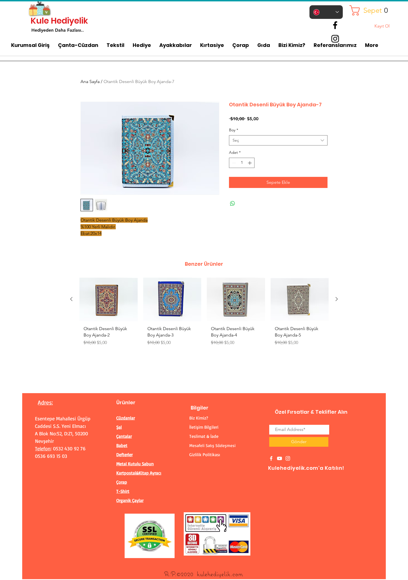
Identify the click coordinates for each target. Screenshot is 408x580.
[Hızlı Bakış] (108, 299)
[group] (204, 313)
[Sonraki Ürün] (336, 299)
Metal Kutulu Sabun (135, 463)
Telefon (43, 448)
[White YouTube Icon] (279, 458)
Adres (45, 402)
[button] (370, 10)
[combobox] (278, 140)
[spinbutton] (242, 163)
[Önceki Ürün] (71, 299)
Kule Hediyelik (59, 21)
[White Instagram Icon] (288, 458)
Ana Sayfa (90, 81)
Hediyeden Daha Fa (51, 30)
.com (237, 574)
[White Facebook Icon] (271, 458)
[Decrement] (233, 163)
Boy (233, 129)
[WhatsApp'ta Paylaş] (232, 203)
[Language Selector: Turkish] (326, 12)
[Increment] (250, 163)
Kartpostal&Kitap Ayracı (138, 473)
